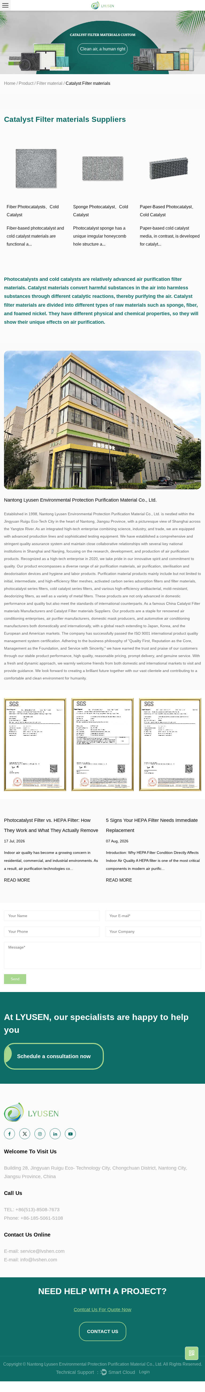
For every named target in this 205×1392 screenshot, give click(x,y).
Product (26, 83)
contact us (102, 1331)
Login (144, 1372)
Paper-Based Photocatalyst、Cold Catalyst (168, 211)
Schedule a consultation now (54, 1056)
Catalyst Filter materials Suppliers (82, 611)
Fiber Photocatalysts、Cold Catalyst (33, 211)
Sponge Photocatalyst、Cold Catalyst (100, 211)
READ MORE (16, 880)
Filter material (49, 83)
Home (9, 83)
